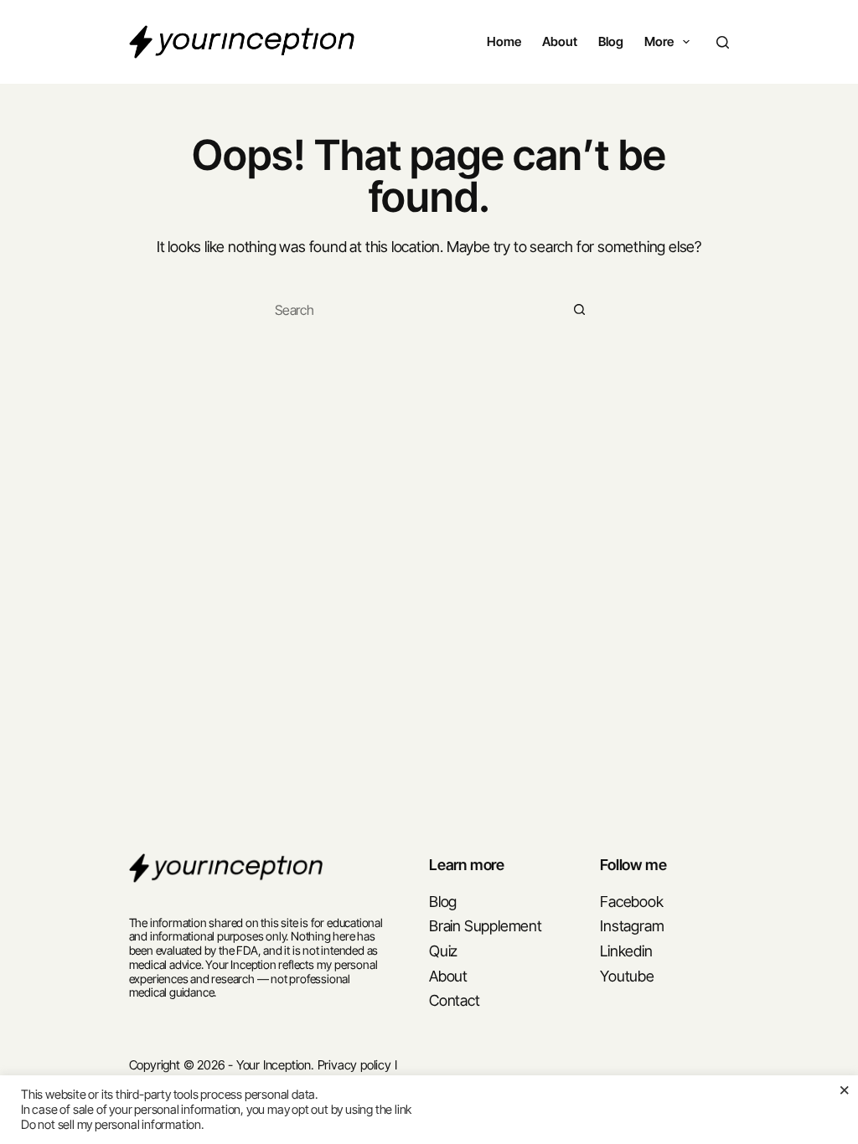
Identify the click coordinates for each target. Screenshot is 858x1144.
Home (504, 41)
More (659, 41)
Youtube (627, 976)
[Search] (722, 42)
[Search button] (580, 310)
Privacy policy (354, 1065)
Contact (454, 1000)
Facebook (631, 901)
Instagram (632, 926)
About (559, 41)
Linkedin (626, 951)
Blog (610, 41)
